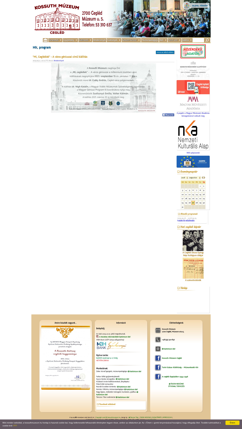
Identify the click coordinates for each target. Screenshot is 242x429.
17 (182, 198)
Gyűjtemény (68, 40)
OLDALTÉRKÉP (156, 417)
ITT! (15, 426)
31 (182, 207)
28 (197, 203)
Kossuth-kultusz (129, 40)
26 (190, 203)
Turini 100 (172, 40)
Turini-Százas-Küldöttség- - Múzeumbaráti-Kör (180, 367)
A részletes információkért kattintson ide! (115, 337)
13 (193, 194)
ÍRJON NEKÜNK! (145, 417)
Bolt (161, 40)
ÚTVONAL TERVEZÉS (176, 386)
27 (193, 203)
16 (204, 194)
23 (204, 198)
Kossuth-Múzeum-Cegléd (172, 358)
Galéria (185, 40)
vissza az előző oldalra (165, 52)
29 (200, 203)
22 (200, 198)
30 (204, 203)
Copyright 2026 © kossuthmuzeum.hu (108, 417)
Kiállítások (83, 40)
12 (189, 194)
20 (193, 198)
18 (186, 198)
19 (189, 198)
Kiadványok (112, 40)
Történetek (53, 40)
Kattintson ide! (135, 371)
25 (186, 203)
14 (197, 194)
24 (182, 203)
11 (186, 194)
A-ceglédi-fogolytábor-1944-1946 (175, 377)
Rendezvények (99, 40)
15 (200, 194)
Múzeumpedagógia (150, 40)
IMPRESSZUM (167, 417)
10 (182, 194)
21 (197, 198)
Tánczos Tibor (134, 417)
